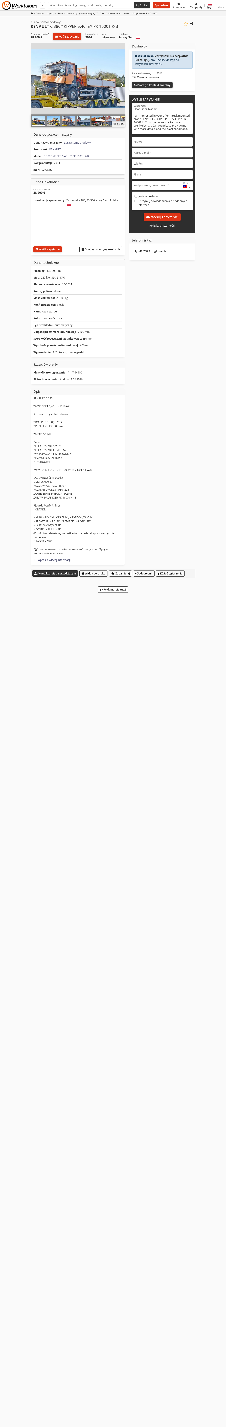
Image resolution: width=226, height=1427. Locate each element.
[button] (221, 5)
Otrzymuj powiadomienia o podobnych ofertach (162, 203)
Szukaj (143, 5)
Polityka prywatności (162, 225)
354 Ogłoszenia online (145, 77)
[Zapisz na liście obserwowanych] (186, 24)
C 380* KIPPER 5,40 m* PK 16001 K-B (66, 156)
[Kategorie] (42, 5)
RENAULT (55, 149)
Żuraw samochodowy (77, 142)
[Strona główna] (32, 13)
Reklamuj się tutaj (114, 589)
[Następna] (121, 85)
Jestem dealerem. (149, 196)
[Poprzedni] (34, 85)
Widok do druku (94, 573)
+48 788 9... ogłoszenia (152, 251)
